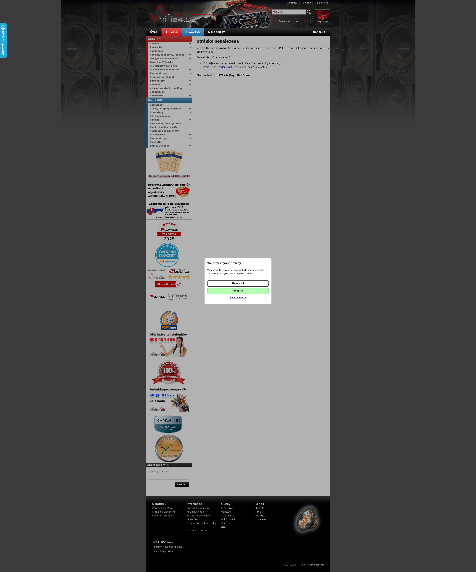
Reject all (238, 283)
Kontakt (319, 32)
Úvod (153, 32)
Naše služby (216, 32)
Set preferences (238, 297)
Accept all (238, 290)
